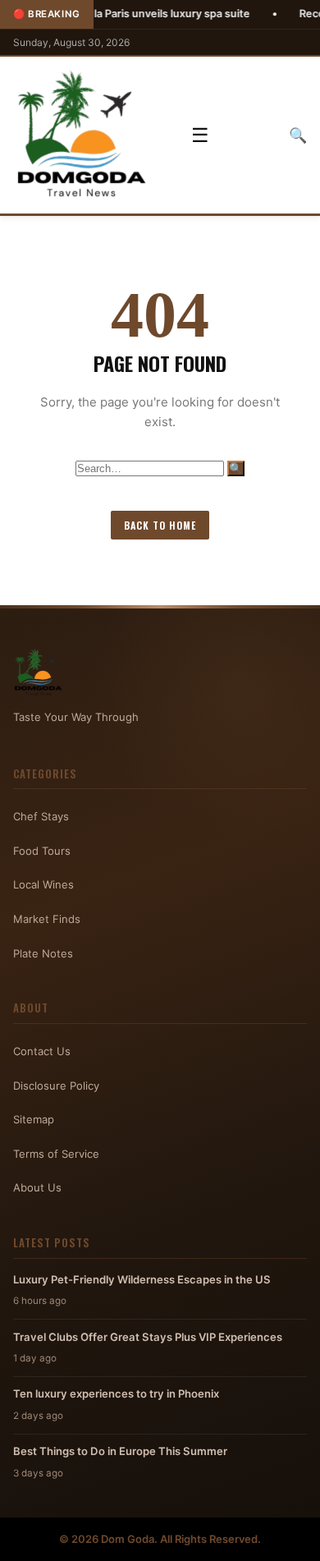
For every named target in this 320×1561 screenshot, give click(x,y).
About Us (37, 1187)
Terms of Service (56, 1153)
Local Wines (43, 884)
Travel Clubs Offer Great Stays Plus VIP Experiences (147, 1336)
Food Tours (42, 850)
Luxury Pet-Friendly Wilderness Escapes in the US (142, 1279)
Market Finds (46, 918)
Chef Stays (41, 816)
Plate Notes (43, 953)
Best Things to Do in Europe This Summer (120, 1451)
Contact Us (42, 1051)
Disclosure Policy (56, 1085)
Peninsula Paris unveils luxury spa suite (125, 13)
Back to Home (160, 525)
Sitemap (33, 1119)
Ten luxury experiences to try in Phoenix (116, 1393)
